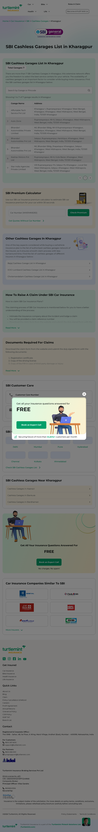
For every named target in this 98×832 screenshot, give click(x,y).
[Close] (84, 394)
